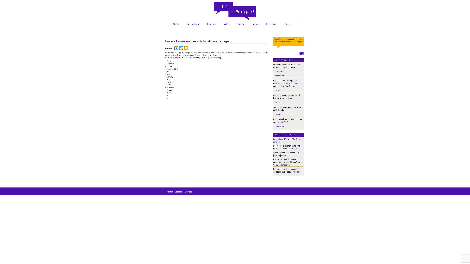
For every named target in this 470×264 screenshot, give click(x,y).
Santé (176, 24)
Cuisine (241, 24)
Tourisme (212, 24)
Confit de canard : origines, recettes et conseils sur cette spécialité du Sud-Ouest (285, 83)
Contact (188, 192)
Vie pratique (193, 24)
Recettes (286, 165)
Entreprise (271, 24)
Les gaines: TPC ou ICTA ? (285, 139)
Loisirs (255, 24)
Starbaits (170, 63)
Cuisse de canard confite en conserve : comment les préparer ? (287, 162)
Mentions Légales (174, 192)
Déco (287, 24)
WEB (226, 24)
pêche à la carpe (174, 52)
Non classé (279, 72)
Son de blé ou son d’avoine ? (286, 153)
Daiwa (169, 61)
